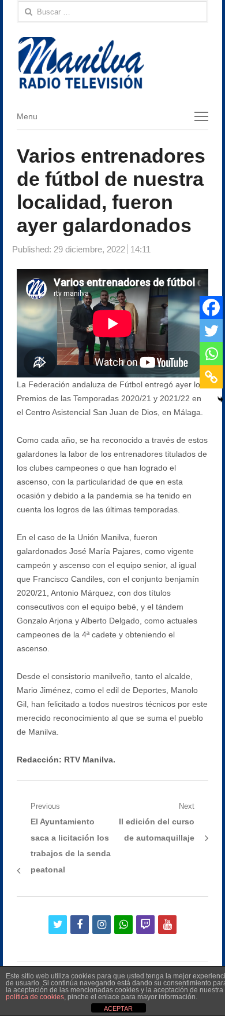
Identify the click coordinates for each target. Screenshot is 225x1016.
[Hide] (220, 399)
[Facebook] (211, 307)
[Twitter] (211, 330)
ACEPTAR (118, 1008)
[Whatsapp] (211, 353)
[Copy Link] (211, 376)
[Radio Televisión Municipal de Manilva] (112, 63)
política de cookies (35, 997)
